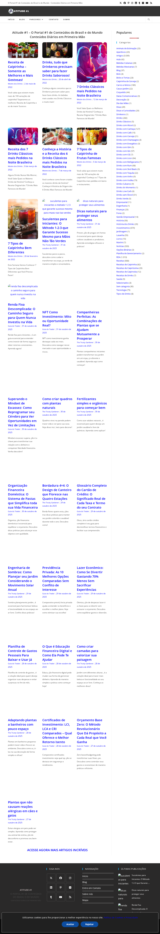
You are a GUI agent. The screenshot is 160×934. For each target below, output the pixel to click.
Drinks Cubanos (123, 183)
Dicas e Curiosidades (125, 110)
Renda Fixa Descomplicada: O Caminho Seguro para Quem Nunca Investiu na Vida (22, 313)
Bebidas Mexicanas (125, 66)
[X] (51, 878)
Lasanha (120, 235)
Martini (119, 242)
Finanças (120, 209)
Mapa (85, 900)
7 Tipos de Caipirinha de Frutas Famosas (89, 153)
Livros (119, 238)
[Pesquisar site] (149, 19)
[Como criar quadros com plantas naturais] (57, 392)
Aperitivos (121, 52)
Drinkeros (120, 114)
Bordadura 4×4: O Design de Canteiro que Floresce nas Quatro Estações (56, 492)
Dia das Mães (122, 103)
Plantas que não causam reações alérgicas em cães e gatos (23, 809)
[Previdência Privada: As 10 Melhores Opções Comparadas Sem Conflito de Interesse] (57, 561)
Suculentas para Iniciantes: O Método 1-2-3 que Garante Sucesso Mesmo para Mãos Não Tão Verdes (56, 230)
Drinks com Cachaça (125, 128)
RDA (118, 257)
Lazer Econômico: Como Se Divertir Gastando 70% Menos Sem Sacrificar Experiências (90, 579)
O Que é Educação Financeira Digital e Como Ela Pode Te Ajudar (57, 653)
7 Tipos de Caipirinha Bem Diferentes (20, 247)
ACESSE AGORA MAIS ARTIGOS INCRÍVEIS (57, 850)
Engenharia (121, 205)
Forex (119, 213)
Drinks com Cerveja (125, 136)
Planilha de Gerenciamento (128, 253)
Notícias (120, 246)
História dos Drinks (125, 224)
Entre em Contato (91, 888)
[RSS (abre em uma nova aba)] (150, 3)
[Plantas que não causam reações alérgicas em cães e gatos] (23, 795)
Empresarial (121, 202)
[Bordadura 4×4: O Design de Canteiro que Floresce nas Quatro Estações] (57, 479)
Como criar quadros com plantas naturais (57, 403)
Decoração (121, 99)
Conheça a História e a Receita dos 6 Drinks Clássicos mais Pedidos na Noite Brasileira (56, 158)
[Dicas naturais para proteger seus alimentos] (92, 204)
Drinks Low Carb (124, 191)
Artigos (119, 55)
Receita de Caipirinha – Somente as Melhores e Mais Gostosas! (20, 71)
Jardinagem (121, 231)
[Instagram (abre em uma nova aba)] (132, 3)
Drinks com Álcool (124, 125)
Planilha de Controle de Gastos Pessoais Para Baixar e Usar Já (22, 653)
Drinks (119, 117)
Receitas (120, 260)
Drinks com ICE (123, 154)
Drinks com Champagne (127, 139)
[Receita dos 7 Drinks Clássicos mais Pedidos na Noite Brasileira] (23, 142)
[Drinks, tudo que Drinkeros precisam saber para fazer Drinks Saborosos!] (57, 55)
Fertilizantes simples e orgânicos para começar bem (92, 403)
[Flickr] (70, 887)
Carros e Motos (123, 85)
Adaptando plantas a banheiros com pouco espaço (22, 724)
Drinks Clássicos (123, 121)
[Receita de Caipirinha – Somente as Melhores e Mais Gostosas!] (23, 55)
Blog (118, 70)
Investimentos (123, 227)
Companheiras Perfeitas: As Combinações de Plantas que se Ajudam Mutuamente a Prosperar (89, 325)
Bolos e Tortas (123, 77)
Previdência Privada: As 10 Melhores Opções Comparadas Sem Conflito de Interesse (55, 579)
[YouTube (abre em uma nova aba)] (147, 3)
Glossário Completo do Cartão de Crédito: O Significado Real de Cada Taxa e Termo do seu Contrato (92, 496)
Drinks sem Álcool (124, 194)
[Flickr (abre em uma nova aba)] (143, 3)
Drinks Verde (122, 198)
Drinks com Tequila (125, 172)
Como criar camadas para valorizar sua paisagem (87, 653)
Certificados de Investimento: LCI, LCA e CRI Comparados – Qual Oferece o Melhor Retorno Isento (57, 731)
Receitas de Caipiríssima (127, 268)
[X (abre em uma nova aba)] (121, 3)
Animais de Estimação (126, 48)
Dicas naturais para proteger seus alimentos (92, 215)
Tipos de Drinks (123, 293)
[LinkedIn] (51, 887)
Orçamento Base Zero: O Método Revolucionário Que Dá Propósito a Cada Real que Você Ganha (92, 731)
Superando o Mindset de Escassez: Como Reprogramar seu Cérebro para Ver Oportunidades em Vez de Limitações (22, 412)
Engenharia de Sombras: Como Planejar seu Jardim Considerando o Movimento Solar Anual (23, 579)
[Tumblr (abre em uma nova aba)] (139, 3)
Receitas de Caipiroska (126, 271)
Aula (118, 59)
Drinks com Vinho (124, 176)
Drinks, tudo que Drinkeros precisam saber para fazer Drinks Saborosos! (57, 69)
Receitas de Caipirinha (126, 264)
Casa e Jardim (122, 88)
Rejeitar (89, 924)
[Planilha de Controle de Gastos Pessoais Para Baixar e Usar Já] (23, 640)
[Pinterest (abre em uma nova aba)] (128, 3)
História (120, 220)
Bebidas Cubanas (124, 63)
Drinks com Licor (124, 158)
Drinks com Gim (123, 147)
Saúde (119, 279)
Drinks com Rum (124, 165)
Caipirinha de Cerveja (126, 81)
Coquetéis (121, 92)
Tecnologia (121, 290)
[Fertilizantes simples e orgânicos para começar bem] (92, 392)
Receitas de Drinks (124, 275)
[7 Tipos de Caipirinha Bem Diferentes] (23, 237)
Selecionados (122, 282)
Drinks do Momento (125, 187)
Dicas (118, 107)
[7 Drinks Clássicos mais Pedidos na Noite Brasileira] (92, 80)
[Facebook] (60, 878)
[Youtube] (60, 897)
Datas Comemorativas (126, 96)
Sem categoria (123, 286)
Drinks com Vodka (124, 180)
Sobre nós (87, 894)
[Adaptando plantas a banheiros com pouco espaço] (23, 713)
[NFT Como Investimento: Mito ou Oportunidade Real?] (57, 305)
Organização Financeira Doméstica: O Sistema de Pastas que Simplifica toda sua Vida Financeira (23, 496)
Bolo (118, 73)
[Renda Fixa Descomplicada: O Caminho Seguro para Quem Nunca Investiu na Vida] (23, 298)
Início (85, 876)
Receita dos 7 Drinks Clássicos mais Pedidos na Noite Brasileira (20, 155)
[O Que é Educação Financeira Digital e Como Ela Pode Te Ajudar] (57, 640)
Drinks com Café (123, 132)
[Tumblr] (51, 897)
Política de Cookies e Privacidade (121, 917)
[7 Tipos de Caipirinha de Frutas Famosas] (92, 142)
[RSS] (70, 897)
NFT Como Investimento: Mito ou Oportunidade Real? (56, 318)
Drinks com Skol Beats (126, 169)
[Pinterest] (60, 887)
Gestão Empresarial (125, 216)
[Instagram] (70, 878)
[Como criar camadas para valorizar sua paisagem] (92, 640)
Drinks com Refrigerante (127, 161)
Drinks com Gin (123, 151)
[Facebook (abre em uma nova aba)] (125, 3)
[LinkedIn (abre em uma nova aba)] (136, 3)
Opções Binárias (123, 249)
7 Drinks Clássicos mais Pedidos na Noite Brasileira (90, 91)
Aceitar (70, 924)
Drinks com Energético (126, 143)
